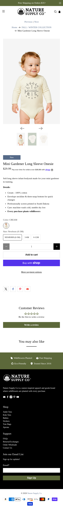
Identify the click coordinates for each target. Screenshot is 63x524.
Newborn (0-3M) (12, 237)
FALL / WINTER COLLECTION (36, 27)
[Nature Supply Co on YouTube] (17, 397)
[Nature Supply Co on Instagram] (11, 397)
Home (14, 27)
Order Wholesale (10, 445)
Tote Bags (7, 424)
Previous (28, 22)
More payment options (31, 272)
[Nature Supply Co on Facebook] (7, 397)
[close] (60, 3)
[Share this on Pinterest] (20, 289)
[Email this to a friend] (27, 289)
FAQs (5, 439)
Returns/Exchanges (11, 442)
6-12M (36, 237)
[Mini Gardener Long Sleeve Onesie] (31, 81)
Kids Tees (7, 415)
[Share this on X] (6, 289)
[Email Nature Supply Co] (4, 397)
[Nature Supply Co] (31, 12)
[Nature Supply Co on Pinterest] (14, 397)
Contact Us (7, 448)
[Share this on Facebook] (13, 289)
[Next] (41, 128)
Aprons (6, 427)
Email (6, 465)
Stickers (6, 421)
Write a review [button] (31, 325)
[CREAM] (6, 226)
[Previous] (22, 128)
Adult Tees (7, 412)
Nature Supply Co (34, 493)
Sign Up (31, 478)
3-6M (27, 237)
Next (36, 22)
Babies (5, 418)
